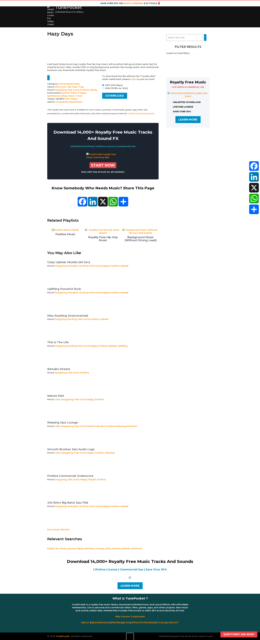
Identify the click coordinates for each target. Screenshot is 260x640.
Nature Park (55, 395)
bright (50, 548)
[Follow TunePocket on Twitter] (129, 627)
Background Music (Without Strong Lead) (141, 239)
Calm (57, 399)
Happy (105, 265)
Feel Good (73, 90)
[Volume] (130, 636)
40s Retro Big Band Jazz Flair (67, 502)
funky (63, 548)
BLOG (126, 622)
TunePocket (68, 7)
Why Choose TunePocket (130, 616)
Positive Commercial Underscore (70, 476)
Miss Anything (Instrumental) (67, 315)
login (133, 79)
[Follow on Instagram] (130, 627)
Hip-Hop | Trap (76, 87)
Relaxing (120, 426)
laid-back (89, 548)
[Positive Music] (65, 230)
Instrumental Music (69, 83)
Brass (64, 96)
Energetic (73, 265)
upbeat (126, 548)
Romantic (132, 426)
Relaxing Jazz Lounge (62, 422)
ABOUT (85, 622)
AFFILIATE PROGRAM (143, 622)
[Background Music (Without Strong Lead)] (140, 233)
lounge (100, 548)
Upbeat (124, 265)
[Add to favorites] (48, 77)
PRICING (116, 622)
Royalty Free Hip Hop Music (103, 239)
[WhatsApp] (254, 198)
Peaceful (100, 426)
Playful (92, 479)
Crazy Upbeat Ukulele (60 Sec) (68, 262)
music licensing (133, 3)
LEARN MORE (188, 119)
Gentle (90, 426)
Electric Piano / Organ (74, 93)
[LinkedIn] (254, 176)
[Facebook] (254, 166)
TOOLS (161, 622)
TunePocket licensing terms (140, 113)
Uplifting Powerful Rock (64, 289)
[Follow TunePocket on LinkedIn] (131, 627)
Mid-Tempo (71, 99)
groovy (71, 548)
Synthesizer (53, 96)
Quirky (93, 90)
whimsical (136, 548)
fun (57, 548)
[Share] (254, 209)
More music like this (58, 529)
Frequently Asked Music (69, 102)
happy (79, 548)
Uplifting (122, 346)
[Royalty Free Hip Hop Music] (103, 233)
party (108, 548)
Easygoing (61, 90)
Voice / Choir (75, 96)
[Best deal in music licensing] (102, 157)
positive (116, 548)
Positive (84, 90)
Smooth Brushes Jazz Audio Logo (71, 449)
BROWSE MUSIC (100, 622)
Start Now (103, 165)
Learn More (130, 585)
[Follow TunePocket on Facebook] (128, 627)
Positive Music (65, 234)
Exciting (83, 265)
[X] (254, 187)
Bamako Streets (58, 369)
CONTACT (173, 622)
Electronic (61, 87)
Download (114, 95)
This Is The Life (58, 342)
